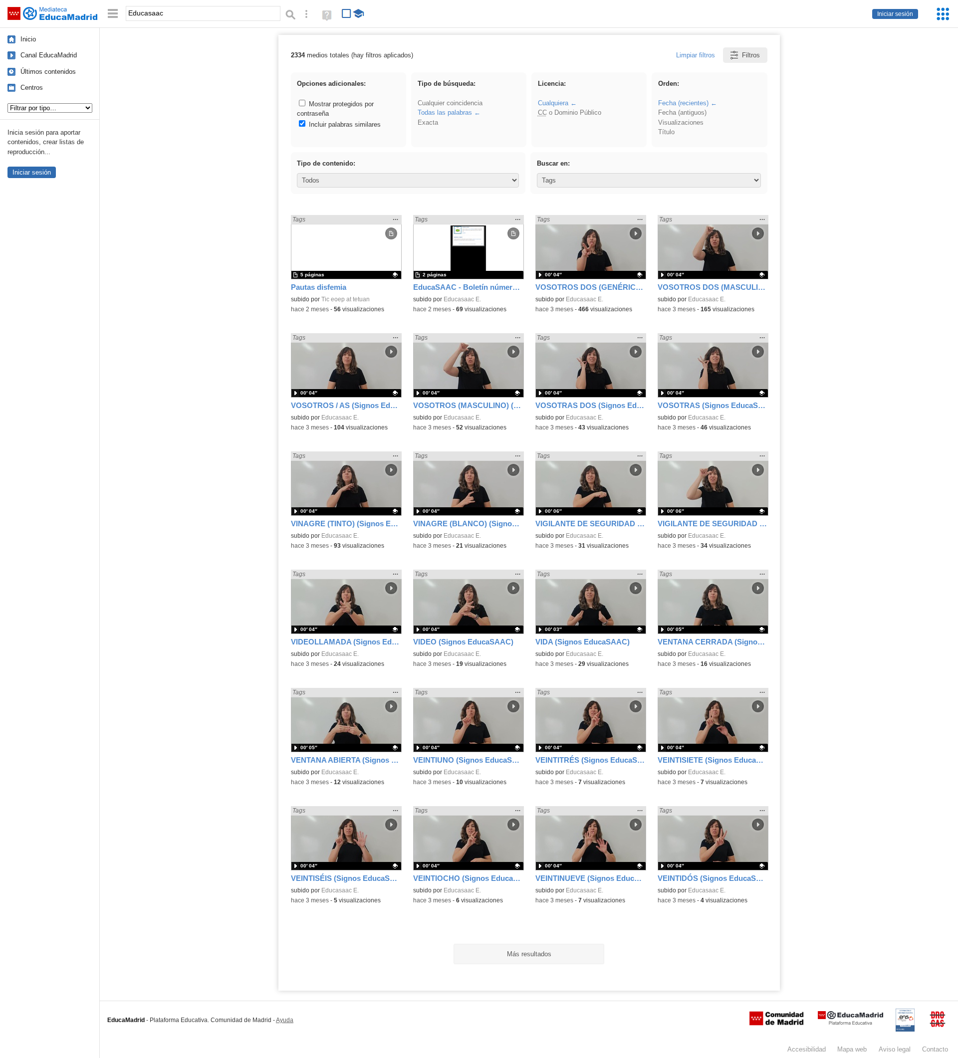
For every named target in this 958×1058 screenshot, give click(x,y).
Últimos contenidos (48, 71)
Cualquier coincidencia (450, 103)
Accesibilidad (806, 1049)
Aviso (895, 1049)
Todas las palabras (445, 112)
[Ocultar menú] (112, 13)
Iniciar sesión (895, 14)
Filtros (751, 55)
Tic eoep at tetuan (345, 299)
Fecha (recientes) (683, 103)
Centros (31, 87)
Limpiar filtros (695, 55)
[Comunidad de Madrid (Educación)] (776, 1023)
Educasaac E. (462, 299)
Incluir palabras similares (344, 124)
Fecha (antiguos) (682, 112)
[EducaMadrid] (850, 1023)
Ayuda (284, 1020)
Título (666, 132)
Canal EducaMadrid (48, 55)
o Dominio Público (569, 112)
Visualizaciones (681, 122)
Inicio (28, 39)
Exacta (428, 122)
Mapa (852, 1049)
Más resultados (529, 954)
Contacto (935, 1049)
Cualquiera (553, 103)
